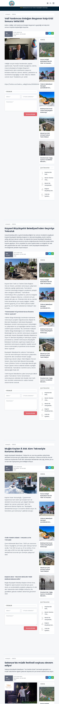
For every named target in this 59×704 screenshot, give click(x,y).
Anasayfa (7, 14)
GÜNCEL (14, 14)
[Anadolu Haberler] (12, 3)
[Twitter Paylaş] (49, 33)
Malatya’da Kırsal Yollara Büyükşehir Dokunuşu (34, 7)
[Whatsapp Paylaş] (52, 33)
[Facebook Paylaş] (47, 33)
